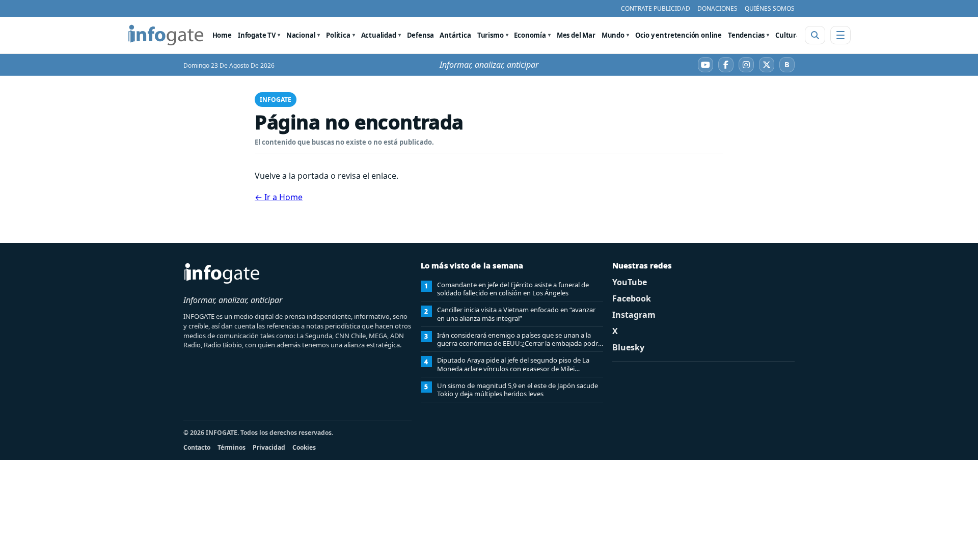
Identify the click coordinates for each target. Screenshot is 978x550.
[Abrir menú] (840, 35)
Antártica (455, 35)
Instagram (634, 314)
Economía (530, 35)
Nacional (301, 35)
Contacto (196, 447)
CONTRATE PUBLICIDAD (655, 8)
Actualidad (378, 35)
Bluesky (628, 347)
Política (338, 35)
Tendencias (746, 35)
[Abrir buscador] (815, 35)
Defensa (420, 35)
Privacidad (269, 447)
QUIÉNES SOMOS (770, 8)
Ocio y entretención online (678, 35)
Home (222, 35)
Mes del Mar (576, 35)
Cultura (787, 35)
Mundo (613, 35)
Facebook (631, 298)
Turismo (490, 35)
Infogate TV (257, 35)
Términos (232, 447)
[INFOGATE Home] (166, 35)
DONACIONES (717, 8)
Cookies (304, 447)
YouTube (629, 282)
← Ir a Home (279, 197)
